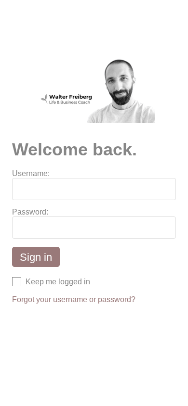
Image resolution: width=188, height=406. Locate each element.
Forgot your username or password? (73, 299)
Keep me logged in (58, 282)
